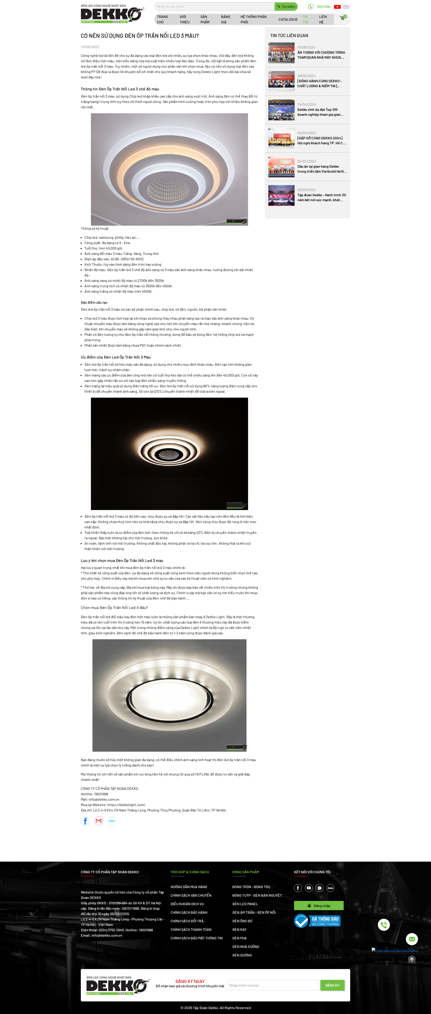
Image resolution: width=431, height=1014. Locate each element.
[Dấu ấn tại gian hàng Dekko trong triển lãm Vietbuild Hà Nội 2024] (281, 166)
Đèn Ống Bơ (242, 921)
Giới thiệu (184, 19)
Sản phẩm (204, 19)
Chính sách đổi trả (187, 921)
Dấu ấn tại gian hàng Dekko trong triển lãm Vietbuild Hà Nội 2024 (322, 171)
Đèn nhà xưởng (245, 946)
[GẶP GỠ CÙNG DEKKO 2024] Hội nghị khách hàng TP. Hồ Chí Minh (321, 143)
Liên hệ (323, 19)
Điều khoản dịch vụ (187, 904)
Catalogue (288, 19)
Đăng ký (332, 985)
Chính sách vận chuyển (191, 895)
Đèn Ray (239, 929)
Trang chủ (162, 19)
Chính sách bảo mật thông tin (197, 938)
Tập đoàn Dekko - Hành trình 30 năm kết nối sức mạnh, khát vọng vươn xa (321, 200)
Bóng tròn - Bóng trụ (251, 887)
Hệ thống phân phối (254, 19)
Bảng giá (225, 19)
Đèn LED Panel (245, 904)
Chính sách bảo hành (189, 912)
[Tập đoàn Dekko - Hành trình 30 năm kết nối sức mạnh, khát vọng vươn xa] (281, 195)
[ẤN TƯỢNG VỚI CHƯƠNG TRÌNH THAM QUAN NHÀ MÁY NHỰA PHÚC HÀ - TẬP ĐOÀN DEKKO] (281, 52)
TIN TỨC (305, 19)
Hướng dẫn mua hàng (189, 887)
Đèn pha (239, 938)
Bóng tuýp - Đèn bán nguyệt (257, 895)
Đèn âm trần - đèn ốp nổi (254, 912)
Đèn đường (242, 955)
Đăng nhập (322, 905)
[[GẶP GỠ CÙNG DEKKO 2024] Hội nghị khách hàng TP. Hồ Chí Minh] (281, 138)
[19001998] (381, 925)
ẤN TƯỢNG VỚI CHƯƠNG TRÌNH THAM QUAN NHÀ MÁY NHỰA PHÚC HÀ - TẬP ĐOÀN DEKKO (321, 57)
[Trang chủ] (112, 13)
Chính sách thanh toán (191, 929)
